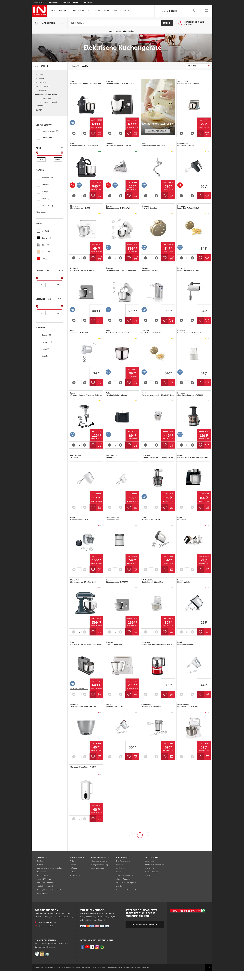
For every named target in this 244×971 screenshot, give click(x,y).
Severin (184, 581)
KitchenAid (157, 456)
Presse (118, 872)
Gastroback (151, 706)
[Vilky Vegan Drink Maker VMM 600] (86, 790)
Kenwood (122, 82)
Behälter (38, 110)
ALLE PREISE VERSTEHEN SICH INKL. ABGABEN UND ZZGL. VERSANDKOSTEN (123, 967)
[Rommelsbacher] (122, 540)
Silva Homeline (188, 706)
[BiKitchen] (86, 229)
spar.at (147, 875)
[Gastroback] (158, 727)
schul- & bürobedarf (45, 883)
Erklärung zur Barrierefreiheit (127, 890)
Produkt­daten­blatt (79, 689)
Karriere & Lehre (122, 868)
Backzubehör (40, 82)
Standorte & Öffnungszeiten (127, 883)
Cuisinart (150, 269)
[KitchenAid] (158, 478)
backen (40, 865)
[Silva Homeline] (193, 727)
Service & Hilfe (77, 11)
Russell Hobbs (185, 145)
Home (111, 31)
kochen (40, 861)
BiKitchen (80, 207)
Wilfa (86, 82)
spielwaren (41, 872)
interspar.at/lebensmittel (154, 865)
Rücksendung (75, 875)
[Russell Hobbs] (193, 166)
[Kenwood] (122, 104)
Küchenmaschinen (44, 99)
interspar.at (149, 861)
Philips (151, 519)
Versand (73, 865)
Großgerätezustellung (99, 865)
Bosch (86, 394)
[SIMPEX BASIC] (193, 104)
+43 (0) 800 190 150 (47, 922)
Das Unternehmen (123, 861)
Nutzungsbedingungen (71, 967)
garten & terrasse (44, 879)
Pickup (72, 872)
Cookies (119, 886)
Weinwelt (88, 2)
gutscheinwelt (43, 893)
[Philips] (158, 540)
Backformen (39, 78)
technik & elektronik (45, 886)
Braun (80, 332)
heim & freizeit (43, 875)
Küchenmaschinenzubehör (47, 102)
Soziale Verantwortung (124, 875)
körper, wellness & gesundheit (49, 890)
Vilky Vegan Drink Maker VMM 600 (84, 767)
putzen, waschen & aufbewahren (50, 868)
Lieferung (73, 868)
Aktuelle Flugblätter (123, 879)
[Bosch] (86, 416)
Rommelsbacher (113, 519)
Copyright (86, 967)
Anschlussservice (97, 868)
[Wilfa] (86, 104)
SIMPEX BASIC (189, 82)
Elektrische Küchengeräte (45, 94)
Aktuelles (119, 865)
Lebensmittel (54, 2)
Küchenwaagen (40, 90)
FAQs (72, 861)
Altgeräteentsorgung (99, 861)
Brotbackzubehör (42, 86)
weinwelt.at (149, 868)
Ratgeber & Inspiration (99, 11)
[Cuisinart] (158, 291)
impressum (38, 967)
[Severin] (193, 603)
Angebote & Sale (121, 11)
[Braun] (86, 353)
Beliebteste (191, 66)
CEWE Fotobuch (151, 872)
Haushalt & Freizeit (72, 2)
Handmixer (41, 106)
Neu (53, 11)
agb (58, 967)
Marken (62, 11)
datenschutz (50, 967)
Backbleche (39, 74)
